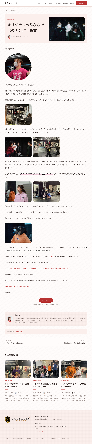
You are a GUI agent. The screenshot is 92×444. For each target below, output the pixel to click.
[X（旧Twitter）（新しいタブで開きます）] (6, 428)
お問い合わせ (82, 3)
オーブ (51, 256)
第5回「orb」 (19, 331)
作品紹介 (51, 3)
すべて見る (40, 431)
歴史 (45, 3)
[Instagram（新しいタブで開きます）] (9, 428)
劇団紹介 (39, 3)
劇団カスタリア (12, 3)
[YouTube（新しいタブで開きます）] (13, 428)
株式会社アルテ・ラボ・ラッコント (36, 438)
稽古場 (72, 3)
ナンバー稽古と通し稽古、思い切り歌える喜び (72, 342)
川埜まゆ (25, 36)
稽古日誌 (58, 3)
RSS (59, 438)
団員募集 (65, 3)
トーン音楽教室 (52, 438)
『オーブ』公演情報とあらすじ (15, 342)
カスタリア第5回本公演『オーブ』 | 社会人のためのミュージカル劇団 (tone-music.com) (36, 268)
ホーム (6, 10)
